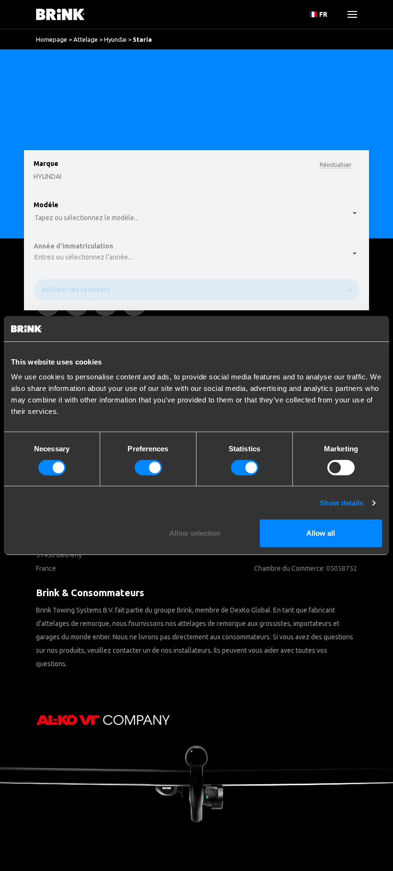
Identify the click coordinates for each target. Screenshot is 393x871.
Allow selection (194, 533)
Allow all (320, 533)
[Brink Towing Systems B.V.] (60, 14)
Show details (341, 503)
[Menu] (348, 14)
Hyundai (115, 39)
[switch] (148, 467)
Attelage (85, 39)
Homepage (51, 39)
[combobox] (38, 89)
